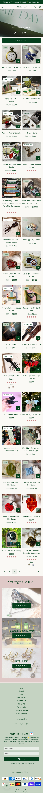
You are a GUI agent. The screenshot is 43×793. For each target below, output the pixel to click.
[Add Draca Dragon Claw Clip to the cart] (38, 408)
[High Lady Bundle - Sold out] (31, 126)
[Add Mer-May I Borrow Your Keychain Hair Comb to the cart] (38, 442)
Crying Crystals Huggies (31, 164)
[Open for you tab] (7, 786)
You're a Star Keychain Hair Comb (31, 483)
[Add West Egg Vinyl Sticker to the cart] (38, 233)
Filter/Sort (21, 41)
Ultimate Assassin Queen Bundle (11, 165)
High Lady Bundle (31, 133)
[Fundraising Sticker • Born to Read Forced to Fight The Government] (11, 188)
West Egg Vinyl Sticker (31, 240)
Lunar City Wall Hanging (11, 550)
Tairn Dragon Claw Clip (12, 414)
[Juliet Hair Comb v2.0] (11, 331)
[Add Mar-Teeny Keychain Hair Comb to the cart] (18, 476)
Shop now (21, 605)
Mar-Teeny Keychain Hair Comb (11, 483)
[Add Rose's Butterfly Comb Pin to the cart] (38, 301)
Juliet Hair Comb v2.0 (11, 344)
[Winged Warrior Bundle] (11, 120)
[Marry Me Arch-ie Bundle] (11, 86)
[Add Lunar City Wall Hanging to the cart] (18, 544)
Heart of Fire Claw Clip (31, 516)
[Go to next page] (38, 571)
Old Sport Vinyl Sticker (31, 67)
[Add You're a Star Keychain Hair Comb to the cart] (38, 476)
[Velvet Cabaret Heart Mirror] (11, 261)
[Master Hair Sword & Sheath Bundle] (11, 227)
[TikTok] (26, 723)
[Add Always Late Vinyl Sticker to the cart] (18, 61)
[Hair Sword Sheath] (11, 363)
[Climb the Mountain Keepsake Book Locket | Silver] (33, 565)
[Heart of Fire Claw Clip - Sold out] (31, 510)
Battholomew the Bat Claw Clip (31, 377)
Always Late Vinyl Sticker (11, 67)
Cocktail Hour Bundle (31, 99)
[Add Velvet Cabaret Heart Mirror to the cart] (18, 267)
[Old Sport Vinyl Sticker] (31, 54)
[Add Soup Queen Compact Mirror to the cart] (38, 267)
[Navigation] (2, 6)
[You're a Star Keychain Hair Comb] (31, 469)
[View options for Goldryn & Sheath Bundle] (38, 338)
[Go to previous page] (4, 571)
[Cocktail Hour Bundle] (31, 86)
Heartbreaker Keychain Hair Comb (12, 517)
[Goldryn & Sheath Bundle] (31, 331)
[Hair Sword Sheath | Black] (9, 387)
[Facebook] (16, 723)
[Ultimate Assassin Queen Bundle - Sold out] (11, 158)
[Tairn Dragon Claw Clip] (11, 402)
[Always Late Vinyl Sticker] (11, 54)
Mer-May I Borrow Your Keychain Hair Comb (31, 449)
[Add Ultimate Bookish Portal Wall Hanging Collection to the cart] (38, 194)
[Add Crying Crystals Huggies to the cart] (38, 158)
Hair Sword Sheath (11, 376)
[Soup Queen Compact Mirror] (31, 261)
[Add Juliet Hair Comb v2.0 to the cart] (18, 338)
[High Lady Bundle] (31, 120)
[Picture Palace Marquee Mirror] (11, 295)
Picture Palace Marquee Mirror (11, 309)
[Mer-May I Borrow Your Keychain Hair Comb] (31, 435)
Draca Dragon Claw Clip (31, 414)
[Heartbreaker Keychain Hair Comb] (11, 503)
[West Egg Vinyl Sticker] (31, 227)
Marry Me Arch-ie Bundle (12, 100)
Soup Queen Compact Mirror (31, 275)
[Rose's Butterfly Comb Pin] (31, 295)
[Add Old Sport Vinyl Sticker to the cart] (38, 61)
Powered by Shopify (21, 792)
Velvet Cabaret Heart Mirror (11, 275)
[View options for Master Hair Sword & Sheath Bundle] (18, 233)
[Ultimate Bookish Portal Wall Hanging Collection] (31, 188)
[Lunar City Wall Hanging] (11, 538)
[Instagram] (21, 723)
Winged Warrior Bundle (11, 133)
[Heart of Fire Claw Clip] (31, 503)
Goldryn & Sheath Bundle (31, 344)
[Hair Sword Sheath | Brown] (13, 387)
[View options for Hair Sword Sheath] (18, 369)
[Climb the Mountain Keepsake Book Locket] (31, 538)
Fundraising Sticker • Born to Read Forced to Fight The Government (11, 203)
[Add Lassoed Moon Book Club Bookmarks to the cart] (18, 442)
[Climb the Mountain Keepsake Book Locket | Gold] (29, 565)
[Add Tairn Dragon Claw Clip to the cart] (18, 408)
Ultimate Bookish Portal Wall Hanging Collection (31, 202)
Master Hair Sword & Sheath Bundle (11, 241)
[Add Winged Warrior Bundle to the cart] (18, 126)
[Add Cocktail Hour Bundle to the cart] (38, 92)
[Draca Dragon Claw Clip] (31, 402)
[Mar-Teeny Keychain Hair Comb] (11, 469)
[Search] (35, 6)
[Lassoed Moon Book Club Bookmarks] (11, 435)
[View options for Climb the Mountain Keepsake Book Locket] (38, 544)
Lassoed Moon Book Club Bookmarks (11, 449)
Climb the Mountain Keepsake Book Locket (31, 551)
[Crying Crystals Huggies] (31, 151)
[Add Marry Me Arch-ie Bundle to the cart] (18, 92)
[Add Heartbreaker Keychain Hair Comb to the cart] (18, 510)
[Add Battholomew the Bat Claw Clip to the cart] (38, 369)
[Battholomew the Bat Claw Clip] (31, 363)
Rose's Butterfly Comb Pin (31, 309)
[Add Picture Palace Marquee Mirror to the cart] (18, 301)
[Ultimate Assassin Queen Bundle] (11, 151)
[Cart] (40, 6)
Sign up (21, 759)
